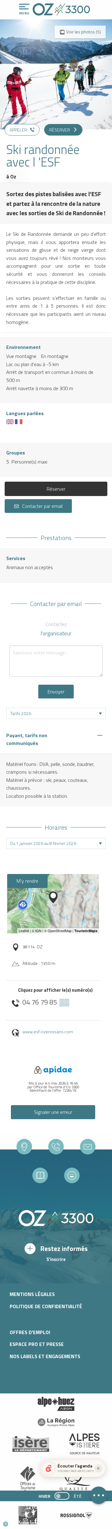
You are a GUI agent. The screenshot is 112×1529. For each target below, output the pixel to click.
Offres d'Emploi (30, 1332)
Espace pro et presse (37, 1344)
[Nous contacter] (87, 1146)
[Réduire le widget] (98, 1468)
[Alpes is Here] (84, 1444)
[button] (58, 1521)
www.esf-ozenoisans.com (47, 1031)
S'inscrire (56, 1259)
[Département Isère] (30, 1443)
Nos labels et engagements (45, 1356)
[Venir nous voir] (24, 1146)
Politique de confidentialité (46, 1306)
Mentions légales (32, 1294)
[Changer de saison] (63, 1496)
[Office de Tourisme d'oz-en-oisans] (61, 9)
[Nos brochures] (40, 1175)
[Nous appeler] (56, 1146)
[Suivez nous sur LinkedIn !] (46, 1521)
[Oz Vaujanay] (56, 1404)
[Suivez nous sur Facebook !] (35, 1521)
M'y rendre (27, 881)
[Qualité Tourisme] (73, 1480)
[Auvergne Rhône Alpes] (56, 1422)
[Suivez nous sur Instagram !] (25, 1521)
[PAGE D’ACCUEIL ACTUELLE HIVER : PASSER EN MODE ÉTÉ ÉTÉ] (61, 1496)
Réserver (56, 489)
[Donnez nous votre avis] (72, 1175)
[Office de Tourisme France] (27, 1480)
